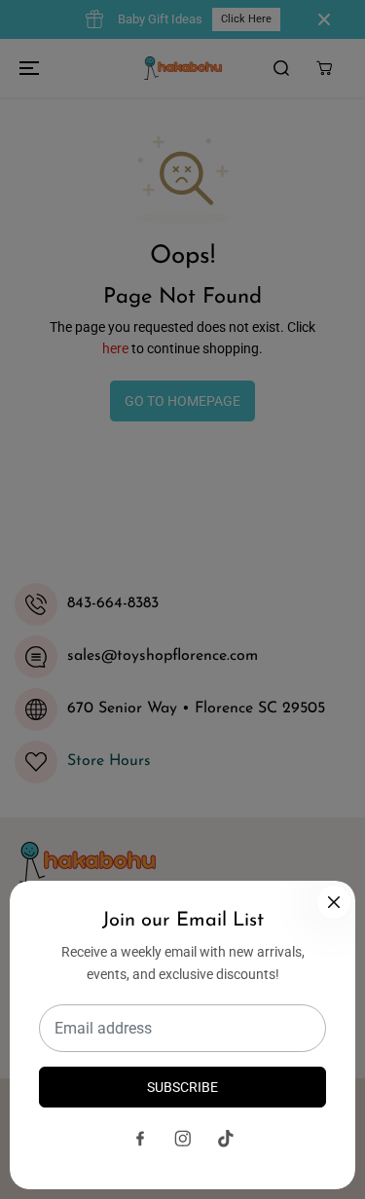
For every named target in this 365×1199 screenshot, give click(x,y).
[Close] (333, 902)
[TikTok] (225, 1138)
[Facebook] (140, 1138)
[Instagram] (183, 1138)
